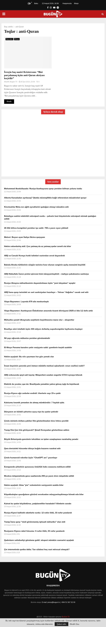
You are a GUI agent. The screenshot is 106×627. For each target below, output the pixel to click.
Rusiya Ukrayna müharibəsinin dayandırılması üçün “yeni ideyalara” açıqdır (39, 283)
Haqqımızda (67, 3)
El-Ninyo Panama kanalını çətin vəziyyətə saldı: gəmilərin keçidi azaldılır (38, 347)
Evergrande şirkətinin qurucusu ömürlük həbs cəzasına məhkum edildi (37, 467)
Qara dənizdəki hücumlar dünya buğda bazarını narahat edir (32, 448)
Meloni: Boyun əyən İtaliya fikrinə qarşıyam (24, 237)
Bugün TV (13, 82)
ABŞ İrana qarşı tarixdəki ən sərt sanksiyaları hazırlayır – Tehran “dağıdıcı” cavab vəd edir (46, 292)
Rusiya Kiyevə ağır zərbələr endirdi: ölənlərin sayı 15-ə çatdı (32, 393)
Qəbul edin (61, 624)
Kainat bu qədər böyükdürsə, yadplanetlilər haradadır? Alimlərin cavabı (37, 503)
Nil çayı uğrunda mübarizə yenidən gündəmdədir (27, 338)
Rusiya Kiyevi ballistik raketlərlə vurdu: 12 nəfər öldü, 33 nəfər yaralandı (38, 513)
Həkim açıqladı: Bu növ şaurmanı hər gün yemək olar (29, 356)
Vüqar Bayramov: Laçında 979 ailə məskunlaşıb (26, 301)
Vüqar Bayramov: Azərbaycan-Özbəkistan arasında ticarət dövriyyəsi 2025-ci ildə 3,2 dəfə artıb (48, 311)
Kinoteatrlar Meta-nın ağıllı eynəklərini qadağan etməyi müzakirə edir (36, 207)
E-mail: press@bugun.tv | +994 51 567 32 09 (58, 602)
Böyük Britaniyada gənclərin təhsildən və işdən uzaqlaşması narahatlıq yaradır (41, 439)
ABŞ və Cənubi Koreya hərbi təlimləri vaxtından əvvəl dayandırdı (34, 255)
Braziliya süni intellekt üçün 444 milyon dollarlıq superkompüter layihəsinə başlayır (43, 329)
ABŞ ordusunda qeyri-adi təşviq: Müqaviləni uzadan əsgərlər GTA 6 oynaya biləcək (43, 375)
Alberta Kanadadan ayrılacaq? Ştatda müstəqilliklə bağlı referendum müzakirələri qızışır (45, 198)
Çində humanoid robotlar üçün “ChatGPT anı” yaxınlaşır (30, 457)
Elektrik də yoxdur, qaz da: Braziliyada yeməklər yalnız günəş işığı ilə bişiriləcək (41, 384)
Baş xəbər (9, 39)
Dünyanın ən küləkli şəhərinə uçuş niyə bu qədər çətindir (31, 412)
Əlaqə (76, 3)
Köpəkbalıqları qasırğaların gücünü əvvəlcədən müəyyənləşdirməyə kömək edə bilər (44, 494)
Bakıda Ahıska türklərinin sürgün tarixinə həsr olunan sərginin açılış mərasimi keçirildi (44, 265)
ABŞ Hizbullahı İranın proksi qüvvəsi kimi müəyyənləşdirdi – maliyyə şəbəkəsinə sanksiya (46, 274)
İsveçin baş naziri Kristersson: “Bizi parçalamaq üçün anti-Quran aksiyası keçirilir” (24, 75)
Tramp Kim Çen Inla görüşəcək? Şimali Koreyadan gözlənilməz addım (36, 430)
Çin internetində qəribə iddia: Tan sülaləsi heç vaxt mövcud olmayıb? (37, 549)
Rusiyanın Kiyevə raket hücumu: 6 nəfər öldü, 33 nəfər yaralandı (34, 531)
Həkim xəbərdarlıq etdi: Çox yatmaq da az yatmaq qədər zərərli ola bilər (37, 246)
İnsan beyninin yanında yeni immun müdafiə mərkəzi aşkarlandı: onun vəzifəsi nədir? (44, 366)
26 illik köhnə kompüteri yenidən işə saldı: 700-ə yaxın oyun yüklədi (36, 228)
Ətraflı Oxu (74, 624)
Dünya (17, 39)
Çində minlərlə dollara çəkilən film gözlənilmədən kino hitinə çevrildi (36, 421)
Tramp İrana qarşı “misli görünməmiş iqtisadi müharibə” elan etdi (34, 522)
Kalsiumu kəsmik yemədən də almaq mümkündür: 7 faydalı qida (34, 402)
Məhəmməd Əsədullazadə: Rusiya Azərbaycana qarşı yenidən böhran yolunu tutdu (43, 188)
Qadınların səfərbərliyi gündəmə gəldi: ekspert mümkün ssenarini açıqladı (39, 540)
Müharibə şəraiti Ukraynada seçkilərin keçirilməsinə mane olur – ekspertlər (39, 320)
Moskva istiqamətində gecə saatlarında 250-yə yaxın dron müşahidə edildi (39, 476)
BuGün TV (66, 617)
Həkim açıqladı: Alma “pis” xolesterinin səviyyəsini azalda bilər (33, 485)
